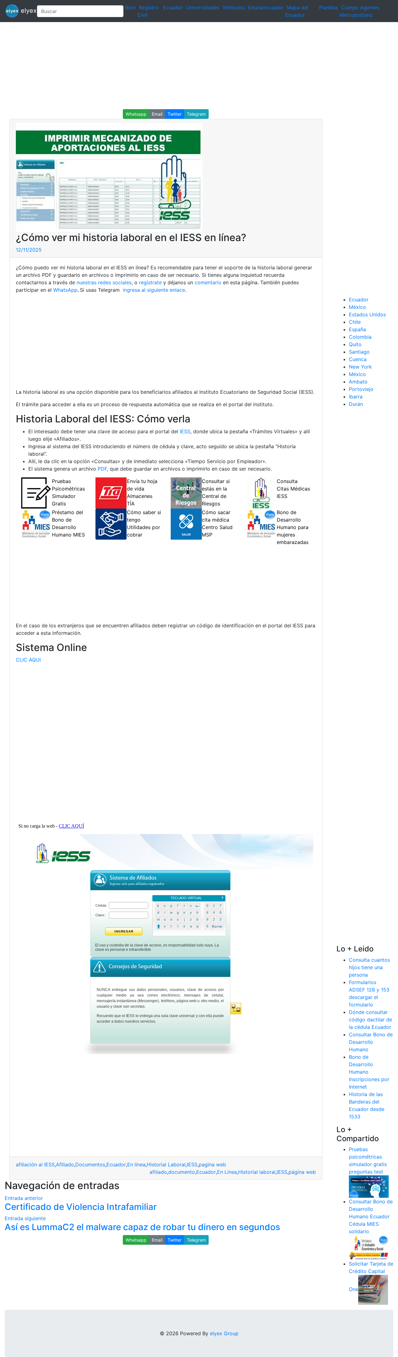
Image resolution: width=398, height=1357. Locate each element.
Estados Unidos (367, 314)
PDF (102, 469)
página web (302, 1172)
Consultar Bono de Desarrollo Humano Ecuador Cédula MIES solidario (371, 1216)
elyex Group (224, 1333)
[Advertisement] (186, 65)
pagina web (212, 1164)
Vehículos (233, 7)
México (357, 307)
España (357, 329)
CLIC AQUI (28, 660)
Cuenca (358, 359)
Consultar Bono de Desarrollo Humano (371, 1042)
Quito (355, 344)
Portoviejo (361, 389)
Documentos (90, 1164)
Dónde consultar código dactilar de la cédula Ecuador (370, 1019)
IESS (185, 431)
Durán (356, 404)
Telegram (196, 114)
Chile (355, 322)
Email (157, 114)
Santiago (359, 352)
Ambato (358, 382)
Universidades (202, 7)
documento (181, 1172)
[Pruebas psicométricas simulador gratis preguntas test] (369, 1186)
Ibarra (356, 396)
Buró (130, 7)
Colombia (360, 337)
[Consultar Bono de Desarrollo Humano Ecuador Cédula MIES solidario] (369, 1247)
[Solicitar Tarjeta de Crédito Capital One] (373, 1289)
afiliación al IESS (35, 1164)
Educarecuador (266, 7)
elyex (25, 10)
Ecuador (173, 7)
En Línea (227, 1172)
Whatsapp (136, 114)
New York (360, 367)
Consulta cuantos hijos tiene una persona (369, 967)
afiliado (158, 1172)
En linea (136, 1164)
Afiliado (65, 1164)
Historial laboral (256, 1172)
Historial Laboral (166, 1164)
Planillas (328, 7)
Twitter (175, 114)
